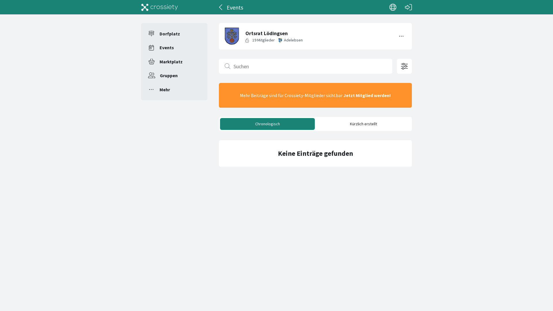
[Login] (408, 7)
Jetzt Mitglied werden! (367, 95)
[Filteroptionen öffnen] (404, 66)
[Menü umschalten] (401, 36)
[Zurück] (221, 7)
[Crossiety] (159, 7)
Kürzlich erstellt (363, 123)
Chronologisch (267, 123)
